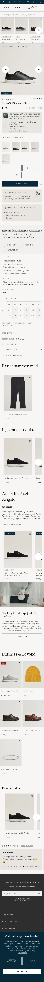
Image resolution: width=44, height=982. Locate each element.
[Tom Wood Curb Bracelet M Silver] (11, 767)
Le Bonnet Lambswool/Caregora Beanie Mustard (31, 691)
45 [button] (17, 175)
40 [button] (7, 168)
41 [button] (17, 168)
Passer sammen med (20, 365)
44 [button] (6, 175)
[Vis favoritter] (32, 7)
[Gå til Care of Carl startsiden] (11, 7)
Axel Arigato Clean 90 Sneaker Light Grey (9, 691)
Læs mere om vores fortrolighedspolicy (22, 899)
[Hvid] (6, 158)
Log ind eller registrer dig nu (18, 131)
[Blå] (25, 147)
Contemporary (12, 250)
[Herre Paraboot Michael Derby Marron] (33, 713)
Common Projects (35, 37)
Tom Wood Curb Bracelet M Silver (10, 769)
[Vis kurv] (36, 7)
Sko (3, 46)
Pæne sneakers (22, 46)
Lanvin (18, 36)
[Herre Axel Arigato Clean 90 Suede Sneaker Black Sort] (7, 26)
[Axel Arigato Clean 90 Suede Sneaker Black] (18, 476)
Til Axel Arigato (11, 524)
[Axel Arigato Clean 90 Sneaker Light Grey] (11, 689)
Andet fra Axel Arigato (15, 496)
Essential (27, 245)
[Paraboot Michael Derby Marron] (33, 728)
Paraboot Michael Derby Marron (32, 730)
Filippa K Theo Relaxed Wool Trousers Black (16, 414)
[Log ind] (29, 7)
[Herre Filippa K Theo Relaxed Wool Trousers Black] (18, 393)
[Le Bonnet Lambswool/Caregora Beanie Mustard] (33, 689)
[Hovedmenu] (40, 7)
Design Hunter (12, 245)
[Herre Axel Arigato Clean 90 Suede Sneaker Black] (19, 812)
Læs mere (20, 636)
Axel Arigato (6, 36)
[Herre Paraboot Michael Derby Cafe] (11, 713)
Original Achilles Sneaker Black (34, 39)
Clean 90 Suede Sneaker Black (5, 39)
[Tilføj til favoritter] (29, 377)
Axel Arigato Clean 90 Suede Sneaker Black (16, 478)
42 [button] (27, 168)
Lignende (19, 429)
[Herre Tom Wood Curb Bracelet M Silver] (11, 752)
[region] (22, 859)
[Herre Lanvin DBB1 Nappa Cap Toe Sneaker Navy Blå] (21, 26)
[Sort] (15, 147)
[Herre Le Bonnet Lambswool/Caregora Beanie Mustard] (33, 674)
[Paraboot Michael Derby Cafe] (11, 728)
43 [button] (37, 168)
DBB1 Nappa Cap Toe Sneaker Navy (21, 39)
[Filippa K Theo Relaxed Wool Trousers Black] (18, 412)
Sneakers (10, 46)
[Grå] (35, 147)
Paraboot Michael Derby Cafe (10, 730)
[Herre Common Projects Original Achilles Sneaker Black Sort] (35, 26)
